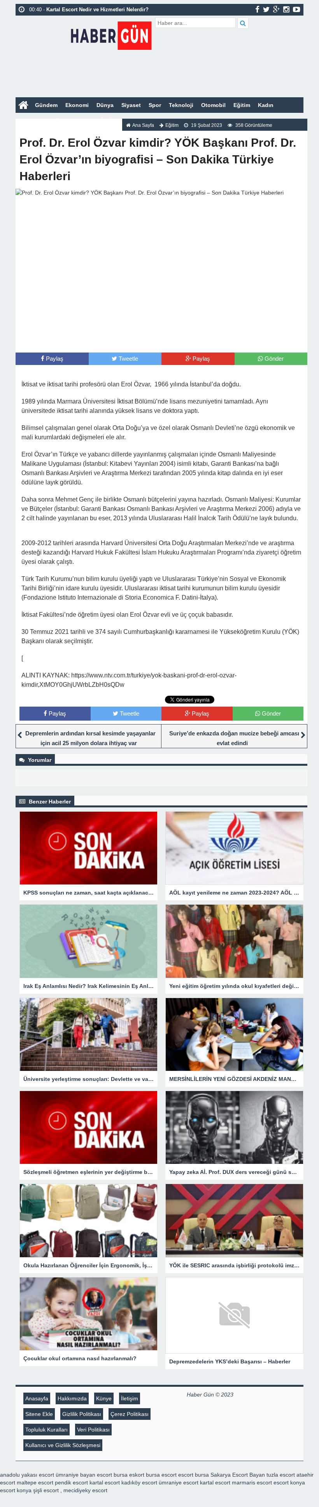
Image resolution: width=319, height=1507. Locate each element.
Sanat (81, 121)
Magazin (30, 121)
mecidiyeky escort (85, 1490)
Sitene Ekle (39, 1414)
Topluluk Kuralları (46, 1429)
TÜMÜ (104, 121)
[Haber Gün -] (111, 34)
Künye (104, 1398)
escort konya (289, 1482)
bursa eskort (129, 1475)
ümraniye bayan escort (84, 1475)
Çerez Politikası (129, 1414)
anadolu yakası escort (27, 1475)
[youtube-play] (296, 9)
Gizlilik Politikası (81, 1414)
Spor (155, 105)
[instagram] (286, 9)
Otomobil (213, 105)
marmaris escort (252, 1482)
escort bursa (193, 1475)
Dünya (105, 105)
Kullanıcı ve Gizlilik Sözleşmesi (62, 1445)
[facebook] (257, 9)
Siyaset (131, 105)
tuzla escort (280, 1475)
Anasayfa (36, 1398)
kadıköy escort (139, 1482)
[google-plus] (276, 9)
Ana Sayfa (143, 125)
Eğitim (241, 105)
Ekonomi (77, 105)
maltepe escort (35, 1482)
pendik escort (71, 1482)
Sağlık (57, 121)
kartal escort (104, 1482)
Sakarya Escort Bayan (237, 1475)
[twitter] (266, 9)
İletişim (129, 1398)
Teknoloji (181, 105)
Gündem (46, 105)
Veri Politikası (93, 1429)
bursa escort (161, 1475)
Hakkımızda (72, 1398)
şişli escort (46, 1490)
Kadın (265, 105)
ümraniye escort (178, 1482)
